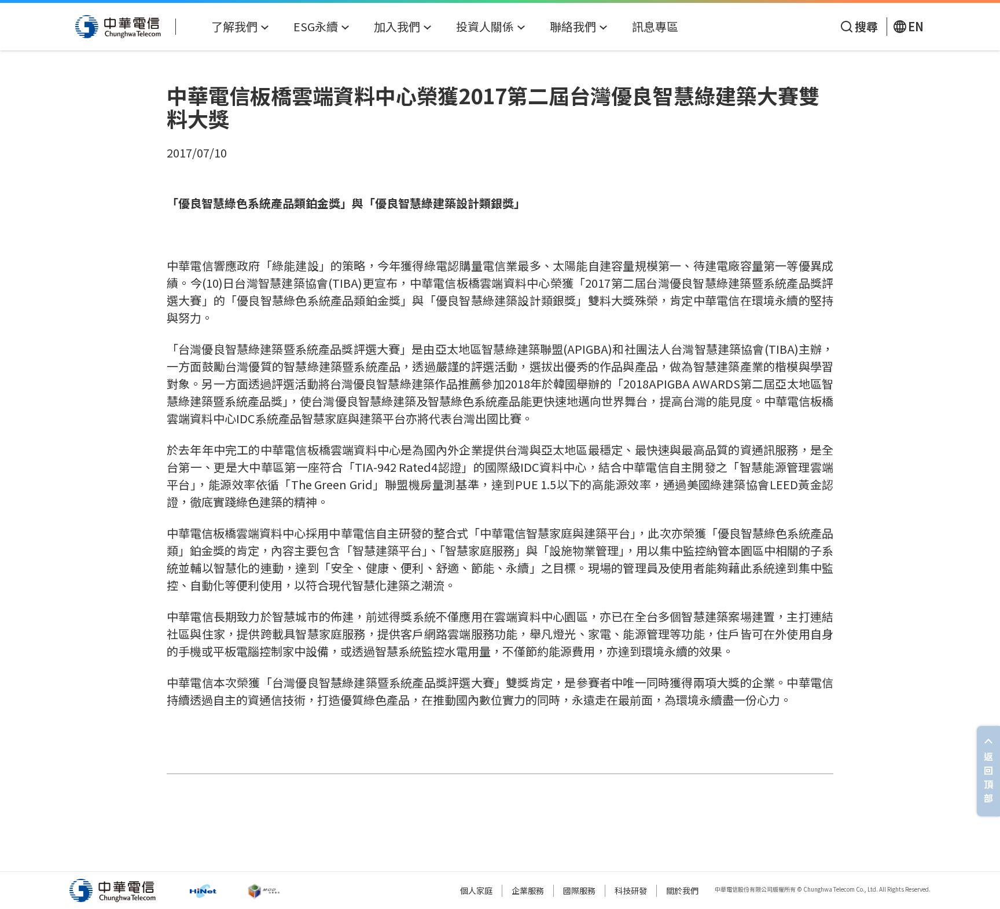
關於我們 (682, 890)
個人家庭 (476, 890)
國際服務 (579, 890)
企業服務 (528, 890)
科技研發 (631, 890)
